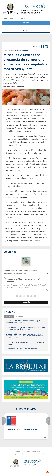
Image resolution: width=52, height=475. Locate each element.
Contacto (41, 454)
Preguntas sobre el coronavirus (24, 454)
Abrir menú (27, 30)
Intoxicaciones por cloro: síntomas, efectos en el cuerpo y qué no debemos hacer (25, 328)
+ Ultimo (19, 317)
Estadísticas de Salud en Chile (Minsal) (21, 429)
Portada (17, 50)
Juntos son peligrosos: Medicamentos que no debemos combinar (24, 322)
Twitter (46, 46)
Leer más (26, 302)
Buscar (26, 23)
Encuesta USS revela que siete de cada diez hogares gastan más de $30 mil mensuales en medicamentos (24, 336)
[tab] (9, 316)
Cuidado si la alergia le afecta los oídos (22, 349)
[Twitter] (46, 46)
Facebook (42, 46)
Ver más (43, 437)
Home (17, 451)
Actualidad (25, 50)
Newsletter (36, 451)
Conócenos (26, 451)
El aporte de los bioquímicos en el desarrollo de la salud (25, 343)
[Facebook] (42, 46)
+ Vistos (9, 317)
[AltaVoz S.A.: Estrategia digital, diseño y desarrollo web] (47, 472)
